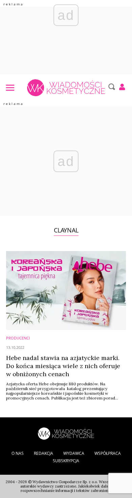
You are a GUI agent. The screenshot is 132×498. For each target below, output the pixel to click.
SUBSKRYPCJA (66, 461)
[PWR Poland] (66, 433)
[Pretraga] (111, 86)
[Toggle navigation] (10, 87)
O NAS (18, 453)
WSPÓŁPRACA (107, 453)
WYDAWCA (73, 453)
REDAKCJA (43, 453)
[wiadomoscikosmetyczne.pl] (66, 87)
